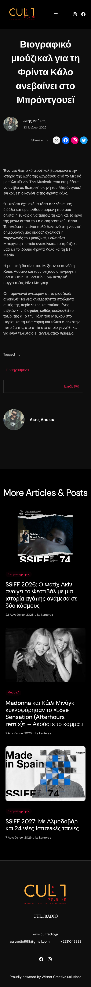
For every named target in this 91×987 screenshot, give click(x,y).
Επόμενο (71, 386)
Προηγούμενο (17, 369)
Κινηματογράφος (19, 574)
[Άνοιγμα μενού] (55, 14)
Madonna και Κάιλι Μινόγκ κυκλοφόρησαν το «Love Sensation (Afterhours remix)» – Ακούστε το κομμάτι (44, 713)
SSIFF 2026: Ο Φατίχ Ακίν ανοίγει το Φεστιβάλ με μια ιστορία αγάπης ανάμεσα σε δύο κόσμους (41, 595)
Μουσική (13, 692)
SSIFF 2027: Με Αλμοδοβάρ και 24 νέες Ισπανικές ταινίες (42, 825)
